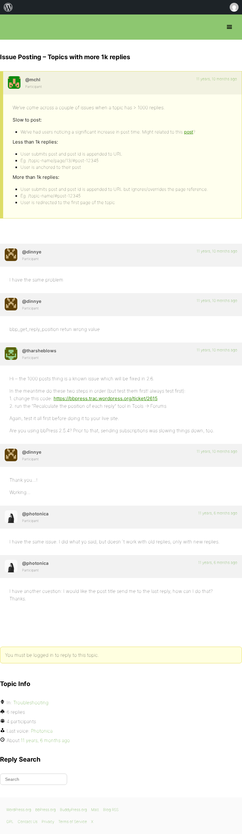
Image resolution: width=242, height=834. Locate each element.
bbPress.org (10, 27)
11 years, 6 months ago (217, 513)
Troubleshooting (31, 703)
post (188, 131)
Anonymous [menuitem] (234, 7)
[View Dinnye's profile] (11, 254)
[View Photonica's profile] (11, 516)
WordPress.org (18, 809)
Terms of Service (72, 821)
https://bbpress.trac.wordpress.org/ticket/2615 (106, 398)
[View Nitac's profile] (14, 82)
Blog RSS (110, 809)
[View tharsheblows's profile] (11, 353)
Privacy (48, 821)
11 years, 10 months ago (216, 79)
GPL (10, 821)
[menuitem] (8, 7)
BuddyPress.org (73, 809)
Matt (95, 809)
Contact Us (27, 821)
